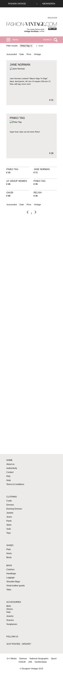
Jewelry (9, 616)
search (47, 40)
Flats (8, 549)
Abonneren (48, 4)
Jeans (9, 517)
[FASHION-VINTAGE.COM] (31, 27)
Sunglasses (11, 624)
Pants (9, 521)
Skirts (8, 525)
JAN (30, 662)
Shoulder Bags (13, 581)
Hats (8, 612)
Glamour (23, 658)
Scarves (10, 620)
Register (52, 18)
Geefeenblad (41, 662)
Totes (8, 589)
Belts (8, 606)
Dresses (10, 505)
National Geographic (39, 658)
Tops (8, 533)
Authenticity (11, 468)
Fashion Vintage (17, 4)
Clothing (11, 497)
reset (40, 46)
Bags (9, 565)
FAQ (8, 476)
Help (8, 480)
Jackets (9, 513)
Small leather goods (15, 585)
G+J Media (12, 658)
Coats (9, 501)
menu (15, 40)
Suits (8, 529)
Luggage (10, 577)
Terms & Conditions (15, 484)
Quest (53, 658)
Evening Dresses (14, 509)
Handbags (11, 573)
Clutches (10, 569)
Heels (9, 553)
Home (9, 460)
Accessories (13, 602)
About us (10, 464)
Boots (9, 557)
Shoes (9, 545)
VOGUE (22, 662)
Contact (9, 472)
